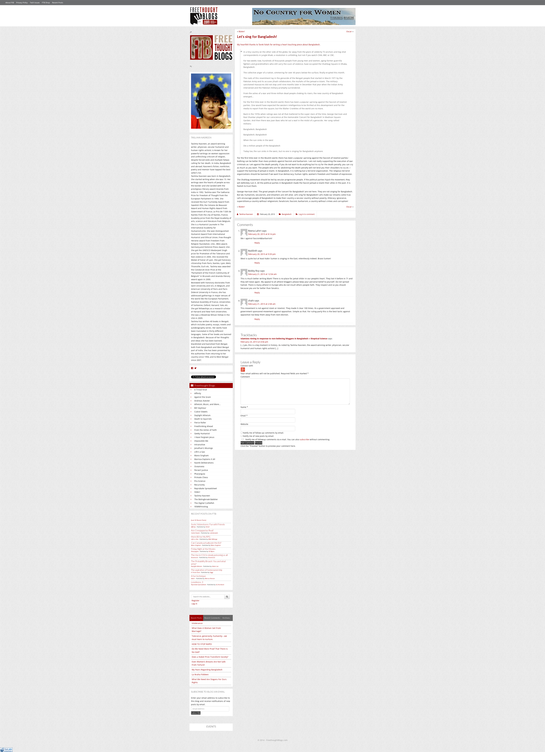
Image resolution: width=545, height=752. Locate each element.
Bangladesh (287, 214)
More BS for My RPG (200, 536)
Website (244, 424)
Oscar (349, 31)
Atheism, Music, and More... (207, 404)
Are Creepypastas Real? (202, 530)
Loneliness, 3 (197, 582)
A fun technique (198, 576)
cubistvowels (214, 533)
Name (244, 407)
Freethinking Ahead (203, 426)
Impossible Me (201, 441)
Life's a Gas (199, 451)
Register (195, 600)
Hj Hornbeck (220, 585)
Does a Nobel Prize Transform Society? (210, 656)
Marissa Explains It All (204, 459)
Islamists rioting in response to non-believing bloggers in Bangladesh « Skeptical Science (284, 338)
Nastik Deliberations (204, 462)
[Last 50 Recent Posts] (198, 520)
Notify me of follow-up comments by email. (263, 432)
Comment (245, 376)
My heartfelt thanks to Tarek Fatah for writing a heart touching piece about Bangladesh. (278, 44)
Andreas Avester (202, 400)
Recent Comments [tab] (212, 618)
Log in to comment (307, 214)
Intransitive (199, 444)
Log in (194, 603)
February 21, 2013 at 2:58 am (261, 304)
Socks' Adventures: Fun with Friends (208, 524)
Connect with (247, 365)
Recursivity (199, 484)
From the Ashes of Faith (205, 430)
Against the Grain (202, 397)
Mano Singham (201, 455)
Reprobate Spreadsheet (205, 488)
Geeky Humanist (202, 433)
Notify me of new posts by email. (258, 436)
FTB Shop (46, 2)
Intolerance (197, 623)
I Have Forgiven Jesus (204, 437)
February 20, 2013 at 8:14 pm (262, 234)
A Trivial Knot (200, 389)
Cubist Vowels (200, 411)
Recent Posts (57, 2)
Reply (257, 242)
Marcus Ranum (210, 578)
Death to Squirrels (203, 419)
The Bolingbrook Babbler (206, 499)
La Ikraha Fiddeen (200, 674)
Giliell (207, 527)
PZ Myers (211, 551)
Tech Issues (35, 2)
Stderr (197, 492)
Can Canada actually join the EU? (206, 543)
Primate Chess (201, 477)
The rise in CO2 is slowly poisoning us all (209, 555)
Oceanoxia (199, 466)
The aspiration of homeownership (206, 570)
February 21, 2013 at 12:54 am (262, 274)
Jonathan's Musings (203, 448)
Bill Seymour (200, 408)
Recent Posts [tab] (196, 618)
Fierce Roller (200, 422)
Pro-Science (199, 481)
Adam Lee (215, 566)
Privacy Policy (22, 2)
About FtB (9, 2)
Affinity (197, 393)
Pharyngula (199, 473)
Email (244, 415)
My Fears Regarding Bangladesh (207, 669)
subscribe (304, 439)
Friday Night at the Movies (203, 549)
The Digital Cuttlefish (204, 503)
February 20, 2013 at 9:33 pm (262, 254)
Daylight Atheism (202, 415)
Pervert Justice (201, 470)
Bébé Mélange (212, 539)
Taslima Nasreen (202, 495)
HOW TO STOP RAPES (202, 644)
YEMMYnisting (201, 506)
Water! (242, 31)
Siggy (211, 572)
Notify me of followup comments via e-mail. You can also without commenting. (287, 439)
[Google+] (243, 369)
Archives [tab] (226, 618)
